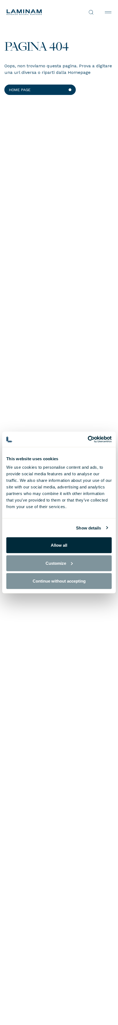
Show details (88, 527)
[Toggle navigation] (108, 12)
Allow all (59, 545)
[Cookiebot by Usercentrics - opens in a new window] (88, 439)
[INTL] (33, 12)
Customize (56, 563)
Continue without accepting (59, 581)
